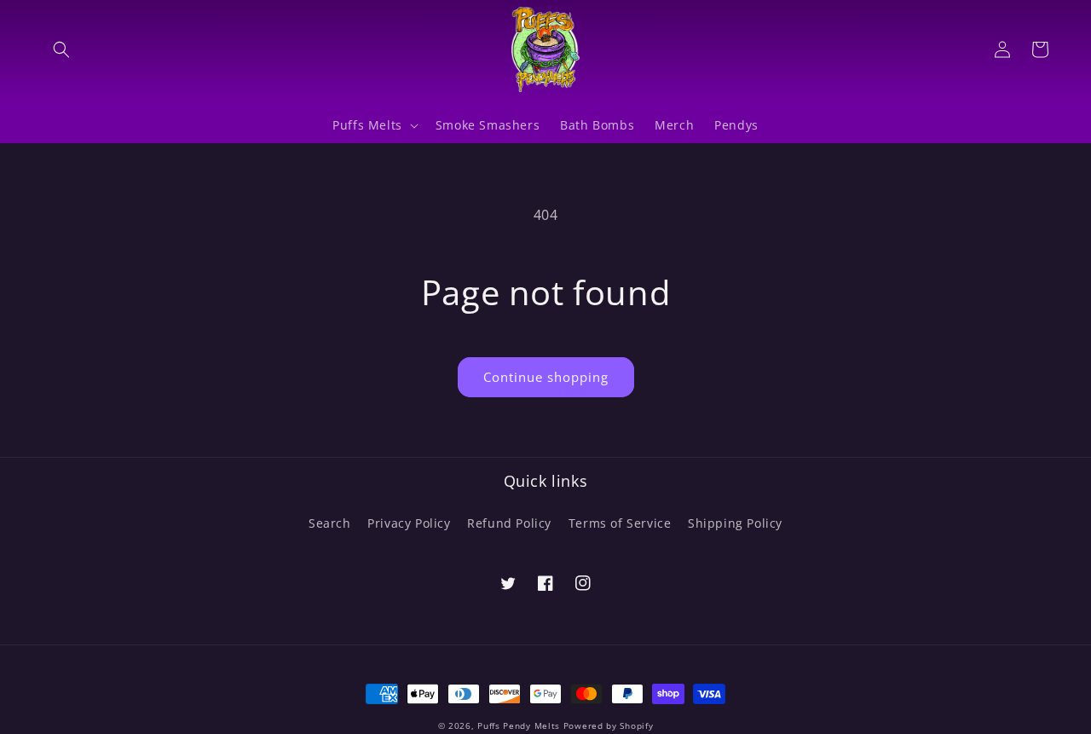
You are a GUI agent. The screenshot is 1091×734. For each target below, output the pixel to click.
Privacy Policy (408, 523)
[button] (61, 49)
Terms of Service (620, 523)
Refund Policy (509, 523)
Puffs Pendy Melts (518, 725)
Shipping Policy (735, 523)
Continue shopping (546, 376)
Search (330, 523)
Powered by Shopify (608, 725)
